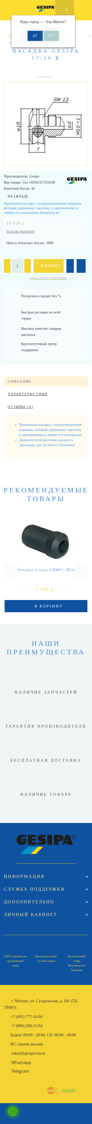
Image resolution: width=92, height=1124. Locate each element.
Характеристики (28, 394)
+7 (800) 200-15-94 (26, 1026)
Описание (19, 381)
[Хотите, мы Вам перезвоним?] (12, 1111)
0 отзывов (43, 76)
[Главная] (6, 28)
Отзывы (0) (20, 407)
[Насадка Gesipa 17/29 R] (46, 124)
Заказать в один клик (48, 278)
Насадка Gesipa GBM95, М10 (46, 570)
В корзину (50, 266)
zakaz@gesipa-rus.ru (28, 1053)
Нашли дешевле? (20, 232)
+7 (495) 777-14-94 (26, 1016)
